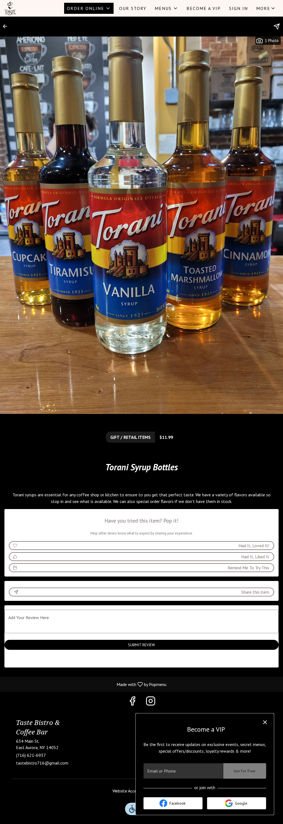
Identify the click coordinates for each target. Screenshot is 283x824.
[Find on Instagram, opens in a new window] (151, 702)
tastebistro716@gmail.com (42, 763)
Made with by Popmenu (85, 684)
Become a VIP (204, 8)
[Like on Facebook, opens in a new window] (132, 702)
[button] (89, 8)
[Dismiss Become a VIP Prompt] (265, 722)
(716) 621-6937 (31, 755)
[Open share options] (276, 26)
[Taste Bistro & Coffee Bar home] (29, 8)
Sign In (238, 8)
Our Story (132, 8)
